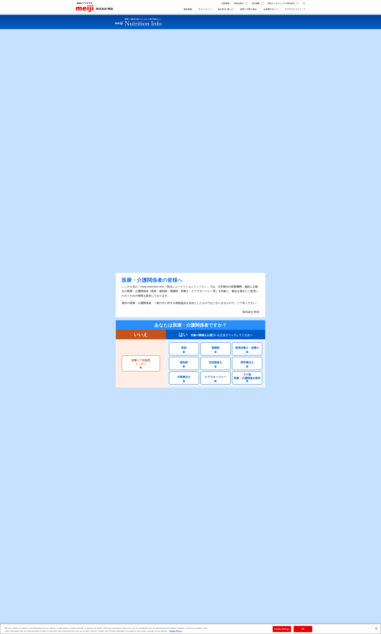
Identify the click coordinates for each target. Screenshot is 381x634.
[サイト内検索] (303, 3)
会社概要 (256, 3)
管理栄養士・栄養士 (247, 347)
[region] (190, 629)
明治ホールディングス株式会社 (281, 3)
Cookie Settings (281, 629)
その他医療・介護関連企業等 (247, 376)
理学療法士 (247, 362)
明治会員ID (239, 3)
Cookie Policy (175, 631)
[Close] (376, 628)
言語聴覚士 (215, 362)
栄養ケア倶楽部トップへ (140, 362)
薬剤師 (184, 362)
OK (303, 629)
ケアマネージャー (215, 376)
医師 (184, 347)
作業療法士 (184, 376)
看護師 (215, 347)
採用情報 (225, 3)
